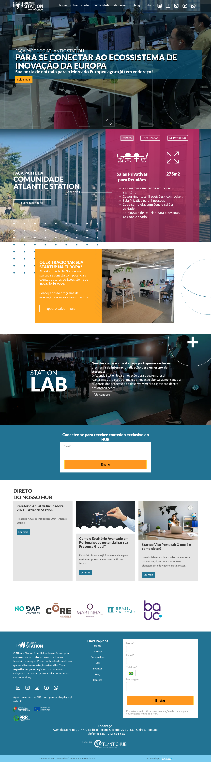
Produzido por (154, 758)
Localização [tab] (150, 138)
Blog (97, 674)
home (63, 5)
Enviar (106, 464)
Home (97, 645)
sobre (74, 5)
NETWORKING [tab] (177, 138)
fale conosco (102, 394)
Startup (97, 651)
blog (137, 5)
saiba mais (23, 79)
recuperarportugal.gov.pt (58, 697)
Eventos (97, 668)
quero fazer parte (32, 202)
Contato (97, 680)
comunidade (101, 5)
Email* (67, 446)
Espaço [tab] (127, 138)
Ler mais (23, 532)
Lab (98, 662)
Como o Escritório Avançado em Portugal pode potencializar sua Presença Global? (103, 542)
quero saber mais (61, 308)
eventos (125, 5)
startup (85, 5)
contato (148, 5)
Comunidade (98, 657)
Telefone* (131, 667)
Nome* (130, 643)
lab (115, 5)
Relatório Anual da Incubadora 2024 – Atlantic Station (40, 508)
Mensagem (132, 679)
